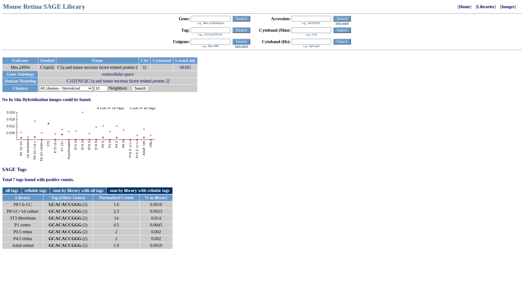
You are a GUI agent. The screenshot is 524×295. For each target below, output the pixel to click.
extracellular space (118, 74)
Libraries (485, 6)
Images (507, 6)
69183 (185, 67)
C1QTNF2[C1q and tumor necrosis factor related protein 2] (118, 81)
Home (464, 6)
